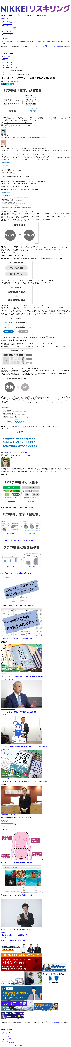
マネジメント (58, 41)
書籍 (40, 41)
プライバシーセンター (8, 64)
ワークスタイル (66, 41)
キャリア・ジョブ (7, 24)
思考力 (37, 41)
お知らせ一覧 (6, 56)
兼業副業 (23, 41)
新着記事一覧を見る (6, 821)
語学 (27, 41)
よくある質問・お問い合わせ (10, 67)
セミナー (5, 25)
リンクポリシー (7, 61)
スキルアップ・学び (8, 22)
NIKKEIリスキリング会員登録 (54, 46)
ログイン (7, 18)
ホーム (5, 72)
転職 (20, 41)
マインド (4, 41)
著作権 (5, 59)
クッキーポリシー (7, 62)
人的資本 (3, 43)
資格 (18, 41)
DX (1, 41)
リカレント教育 (45, 41)
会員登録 (3, 18)
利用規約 (5, 58)
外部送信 (5, 65)
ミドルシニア (52, 41)
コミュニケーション (12, 41)
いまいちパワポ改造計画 (12, 81)
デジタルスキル (32, 41)
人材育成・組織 (7, 21)
